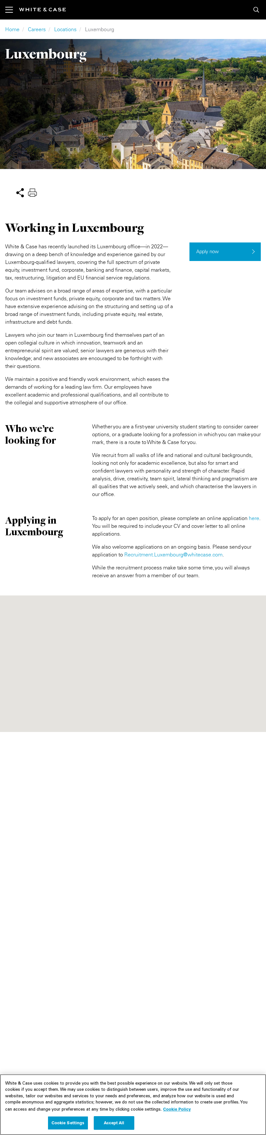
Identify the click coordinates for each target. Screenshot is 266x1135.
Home (12, 29)
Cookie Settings (68, 1122)
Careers (37, 29)
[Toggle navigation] (12, 10)
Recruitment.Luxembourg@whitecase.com (173, 554)
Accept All (114, 1122)
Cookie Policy (177, 1109)
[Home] (42, 9)
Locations (65, 29)
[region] (133, 1104)
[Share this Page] (20, 192)
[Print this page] (32, 192)
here (254, 518)
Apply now (207, 251)
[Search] (256, 10)
